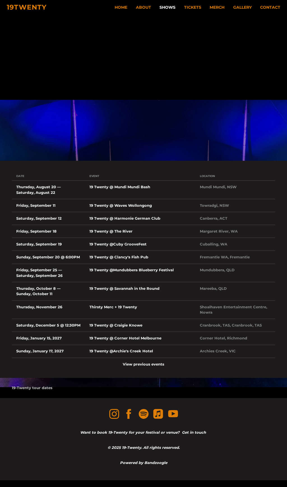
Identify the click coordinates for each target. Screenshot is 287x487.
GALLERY (242, 7)
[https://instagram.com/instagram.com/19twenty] (114, 415)
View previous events (143, 364)
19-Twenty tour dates (32, 387)
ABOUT (143, 7)
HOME (121, 7)
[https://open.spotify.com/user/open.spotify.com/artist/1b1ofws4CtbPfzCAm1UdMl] (144, 415)
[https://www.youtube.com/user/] (173, 415)
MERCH (217, 7)
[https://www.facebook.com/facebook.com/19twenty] (129, 415)
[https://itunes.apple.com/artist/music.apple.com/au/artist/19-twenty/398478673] (158, 415)
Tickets (192, 7)
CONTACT (270, 7)
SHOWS (167, 7)
